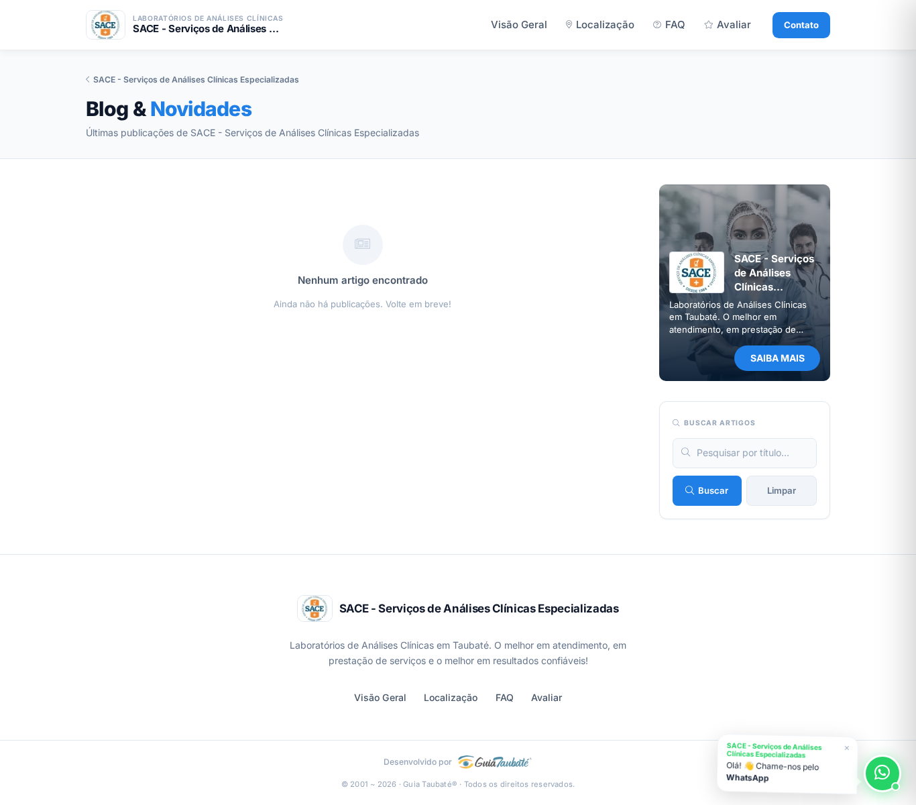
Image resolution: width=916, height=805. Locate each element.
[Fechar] (844, 746)
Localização (605, 24)
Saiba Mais (777, 358)
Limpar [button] (781, 490)
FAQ (675, 24)
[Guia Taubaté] (494, 762)
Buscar (713, 490)
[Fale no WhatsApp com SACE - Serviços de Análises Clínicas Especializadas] (882, 773)
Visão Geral (519, 24)
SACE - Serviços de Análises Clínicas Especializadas (196, 79)
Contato (801, 24)
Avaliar (734, 24)
